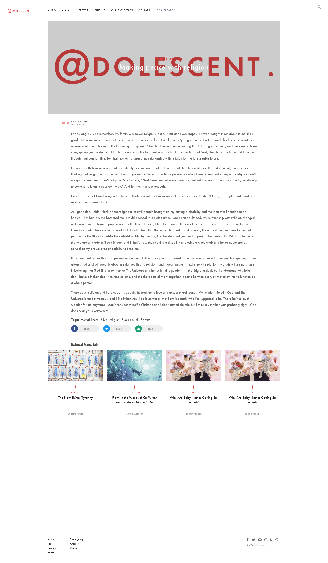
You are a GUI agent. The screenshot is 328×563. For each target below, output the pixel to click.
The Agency (76, 539)
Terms (51, 552)
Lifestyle (83, 10)
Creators (74, 543)
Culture (99, 10)
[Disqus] (164, 476)
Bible (103, 319)
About (51, 539)
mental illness (89, 319)
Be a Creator (166, 10)
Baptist (145, 319)
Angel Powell (80, 121)
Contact (74, 548)
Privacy (52, 548)
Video (52, 10)
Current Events (122, 10)
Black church (130, 319)
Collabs (144, 10)
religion (114, 319)
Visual (66, 10)
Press (50, 543)
